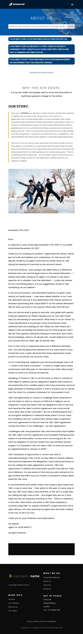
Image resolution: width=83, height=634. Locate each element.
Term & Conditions (48, 621)
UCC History (13, 603)
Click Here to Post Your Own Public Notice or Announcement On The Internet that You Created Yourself (40, 61)
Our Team (12, 610)
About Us (47, 581)
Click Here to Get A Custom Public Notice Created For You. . (39, 39)
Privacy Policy (33, 621)
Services (47, 585)
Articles (24, 113)
